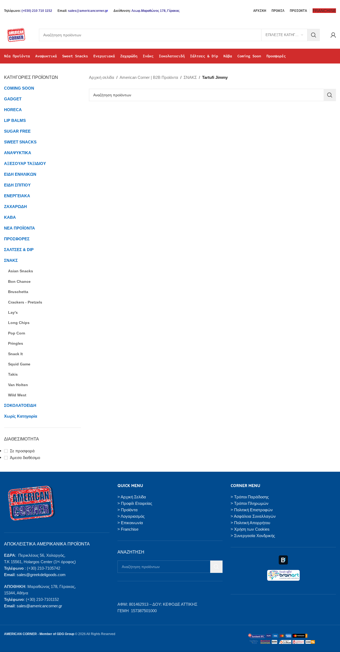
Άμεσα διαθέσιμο (25, 457)
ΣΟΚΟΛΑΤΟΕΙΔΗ (20, 405)
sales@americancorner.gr (39, 606)
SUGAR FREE (17, 131)
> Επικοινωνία (130, 522)
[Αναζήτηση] (313, 35)
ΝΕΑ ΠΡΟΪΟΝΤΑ (19, 228)
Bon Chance (19, 281)
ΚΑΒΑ (10, 217)
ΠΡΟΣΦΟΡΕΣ (17, 239)
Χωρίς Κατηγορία (20, 416)
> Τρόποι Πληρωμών (250, 503)
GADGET (13, 99)
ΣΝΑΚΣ (11, 260)
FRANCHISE (324, 10)
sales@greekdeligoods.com (41, 574)
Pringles (15, 343)
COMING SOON (19, 88)
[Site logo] (16, 34)
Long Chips (19, 322)
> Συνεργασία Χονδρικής (253, 535)
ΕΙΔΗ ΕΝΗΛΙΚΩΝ (20, 174)
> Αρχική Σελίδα (131, 497)
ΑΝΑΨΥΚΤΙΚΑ (17, 152)
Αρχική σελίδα (101, 77)
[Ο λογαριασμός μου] (333, 35)
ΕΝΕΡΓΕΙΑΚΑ (17, 195)
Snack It (15, 354)
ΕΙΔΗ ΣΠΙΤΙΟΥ (17, 185)
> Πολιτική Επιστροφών (252, 509)
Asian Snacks (20, 271)
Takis (13, 374)
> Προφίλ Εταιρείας (134, 503)
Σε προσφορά (22, 451)
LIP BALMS (15, 120)
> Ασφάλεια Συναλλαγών (253, 516)
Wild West (17, 395)
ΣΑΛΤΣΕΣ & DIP (19, 249)
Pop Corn (16, 333)
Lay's (13, 312)
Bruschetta (18, 292)
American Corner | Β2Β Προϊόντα (149, 77)
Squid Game (19, 364)
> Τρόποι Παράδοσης (250, 497)
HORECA (13, 109)
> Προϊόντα (127, 509)
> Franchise (127, 529)
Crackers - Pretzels (25, 302)
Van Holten (18, 385)
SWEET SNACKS (20, 142)
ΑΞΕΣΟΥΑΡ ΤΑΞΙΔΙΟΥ (25, 163)
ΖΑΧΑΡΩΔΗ (15, 206)
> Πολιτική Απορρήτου (250, 522)
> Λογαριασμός (131, 516)
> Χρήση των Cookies (250, 529)
